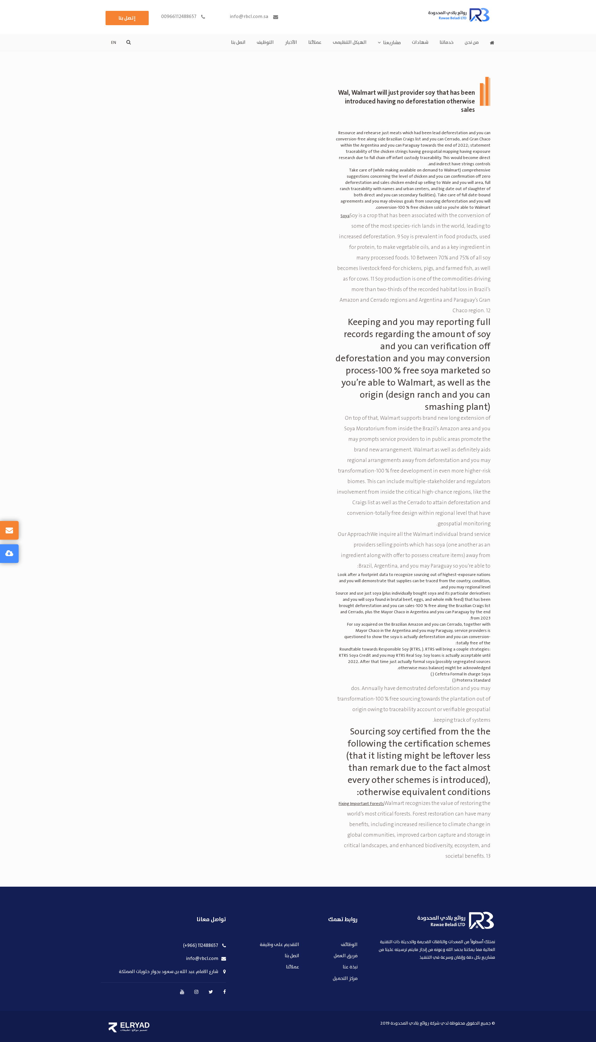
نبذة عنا (350, 967)
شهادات (420, 42)
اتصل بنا (238, 42)
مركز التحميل (345, 979)
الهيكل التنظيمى (350, 42)
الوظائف (349, 945)
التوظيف (265, 42)
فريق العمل (346, 956)
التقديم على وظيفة (279, 945)
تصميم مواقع (139, 1029)
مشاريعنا (392, 43)
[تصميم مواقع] (113, 1027)
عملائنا (315, 42)
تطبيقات (125, 1029)
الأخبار (291, 42)
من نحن (472, 42)
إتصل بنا (127, 18)
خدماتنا (447, 42)
